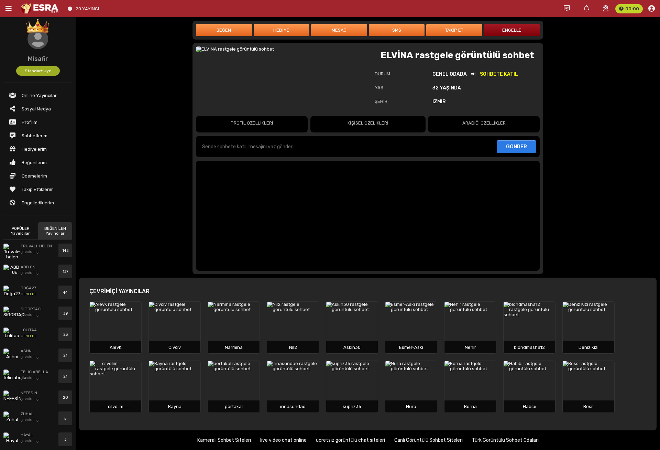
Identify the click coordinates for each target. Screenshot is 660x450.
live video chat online (283, 440)
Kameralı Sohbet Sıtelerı (224, 440)
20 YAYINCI (87, 8)
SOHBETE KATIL (499, 74)
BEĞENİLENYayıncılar (55, 231)
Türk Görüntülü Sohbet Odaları (505, 440)
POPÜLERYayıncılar (20, 231)
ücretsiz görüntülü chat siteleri (350, 440)
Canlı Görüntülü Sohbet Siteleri (428, 440)
